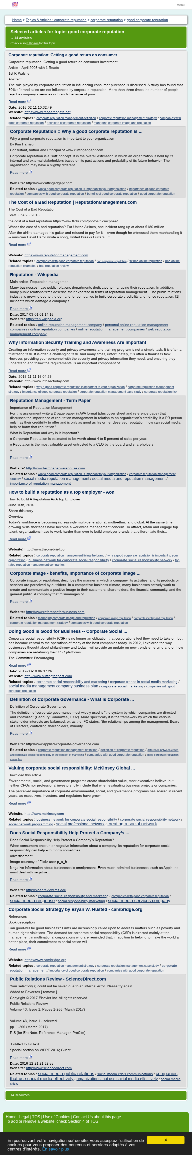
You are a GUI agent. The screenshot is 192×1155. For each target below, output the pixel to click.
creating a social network (132, 823)
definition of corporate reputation (69, 123)
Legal (24, 1117)
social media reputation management (56, 478)
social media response (32, 900)
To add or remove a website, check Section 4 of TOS (52, 1121)
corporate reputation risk (160, 392)
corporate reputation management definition (66, 118)
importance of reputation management (40, 483)
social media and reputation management (129, 478)
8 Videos (32, 43)
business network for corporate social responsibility (68, 560)
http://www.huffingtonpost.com (48, 676)
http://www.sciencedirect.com (49, 1068)
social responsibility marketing (81, 901)
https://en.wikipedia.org (44, 319)
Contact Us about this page (97, 1117)
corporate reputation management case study (110, 392)
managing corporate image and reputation (122, 123)
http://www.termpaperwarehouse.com (55, 468)
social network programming (30, 824)
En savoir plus (55, 1149)
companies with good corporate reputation (55, 194)
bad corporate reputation (111, 261)
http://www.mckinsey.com (44, 814)
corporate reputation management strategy (128, 118)
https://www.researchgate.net (47, 112)
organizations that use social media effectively (117, 1079)
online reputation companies (52, 329)
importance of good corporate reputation (49, 392)
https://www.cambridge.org (45, 960)
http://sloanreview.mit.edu (46, 890)
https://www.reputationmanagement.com (56, 255)
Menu (180, 5)
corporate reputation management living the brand (70, 555)
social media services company (139, 900)
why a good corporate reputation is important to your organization (82, 189)
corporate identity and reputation (153, 618)
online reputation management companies (111, 329)
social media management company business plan (53, 686)
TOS (36, 1117)
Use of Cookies (56, 1117)
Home (11, 1117)
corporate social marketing (122, 686)
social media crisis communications (125, 1074)
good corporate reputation (157, 194)
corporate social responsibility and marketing (71, 682)
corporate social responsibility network (142, 560)
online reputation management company (70, 325)
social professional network (80, 824)
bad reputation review (54, 266)
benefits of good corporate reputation (112, 194)
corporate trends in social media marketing (144, 682)
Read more (17, 102)
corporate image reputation (114, 618)
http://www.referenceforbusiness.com (55, 612)
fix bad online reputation (146, 261)
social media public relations (66, 1073)
